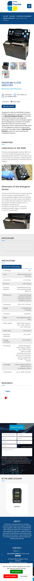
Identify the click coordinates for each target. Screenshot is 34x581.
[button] (29, 30)
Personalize (23, 576)
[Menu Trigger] (29, 6)
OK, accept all (16, 571)
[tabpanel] (17, 247)
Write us (16, 551)
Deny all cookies (10, 576)
